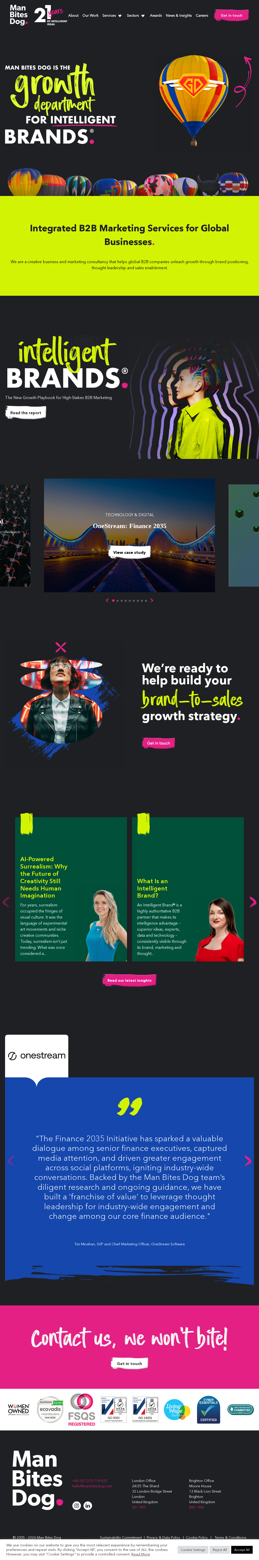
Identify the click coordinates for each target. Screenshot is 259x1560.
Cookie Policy (197, 1537)
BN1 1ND (196, 1507)
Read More (140, 1554)
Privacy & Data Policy (163, 1537)
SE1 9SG (139, 1507)
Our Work (90, 15)
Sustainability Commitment (121, 1537)
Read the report (25, 412)
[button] (107, 600)
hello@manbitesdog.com (92, 1486)
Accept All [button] (242, 1550)
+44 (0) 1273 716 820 (89, 1480)
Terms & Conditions (230, 1537)
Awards (156, 15)
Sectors (133, 15)
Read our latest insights (129, 980)
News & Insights (179, 15)
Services (109, 15)
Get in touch (231, 15)
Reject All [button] (220, 1550)
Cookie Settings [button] (193, 1550)
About (73, 15)
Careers (202, 15)
